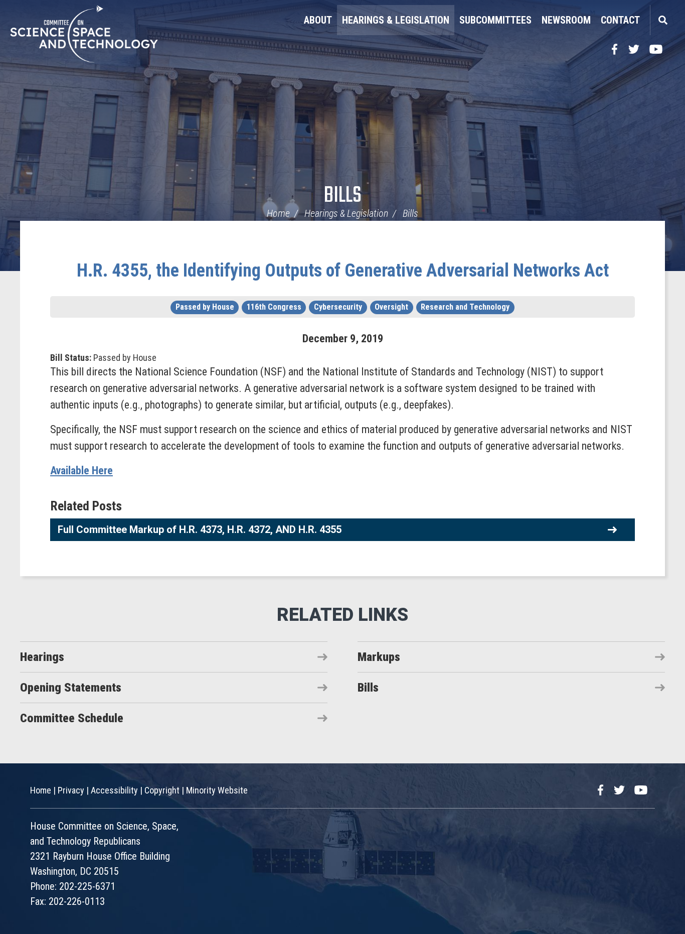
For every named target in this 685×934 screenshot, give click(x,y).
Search (662, 20)
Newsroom (566, 20)
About (318, 20)
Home (278, 213)
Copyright (162, 790)
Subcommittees (495, 20)
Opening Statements (70, 688)
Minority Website (217, 790)
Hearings (42, 657)
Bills (343, 196)
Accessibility (114, 790)
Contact (620, 20)
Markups (379, 657)
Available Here (81, 470)
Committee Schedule (71, 718)
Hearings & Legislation (395, 20)
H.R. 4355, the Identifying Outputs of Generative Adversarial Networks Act (343, 270)
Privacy (71, 790)
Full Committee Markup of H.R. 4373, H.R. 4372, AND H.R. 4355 (199, 529)
